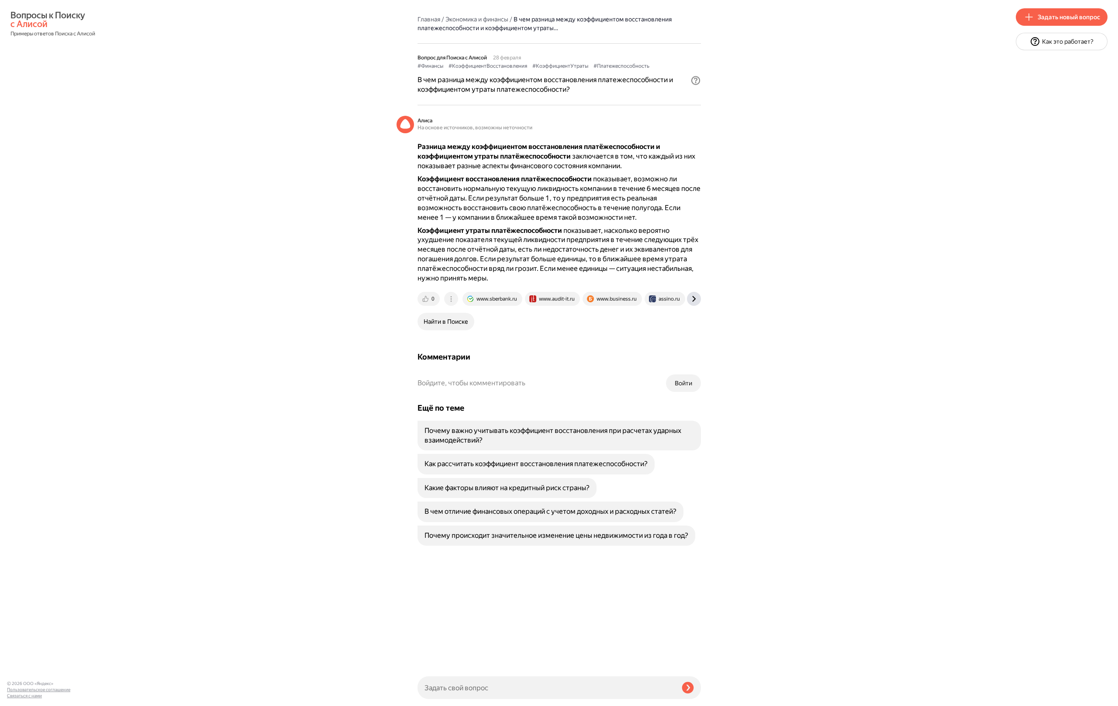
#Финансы (430, 66)
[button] (695, 80)
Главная (429, 19)
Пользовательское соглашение (38, 689)
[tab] (429, 299)
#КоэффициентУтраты (560, 66)
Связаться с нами (24, 695)
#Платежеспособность (621, 66)
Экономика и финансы (476, 19)
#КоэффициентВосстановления (488, 66)
